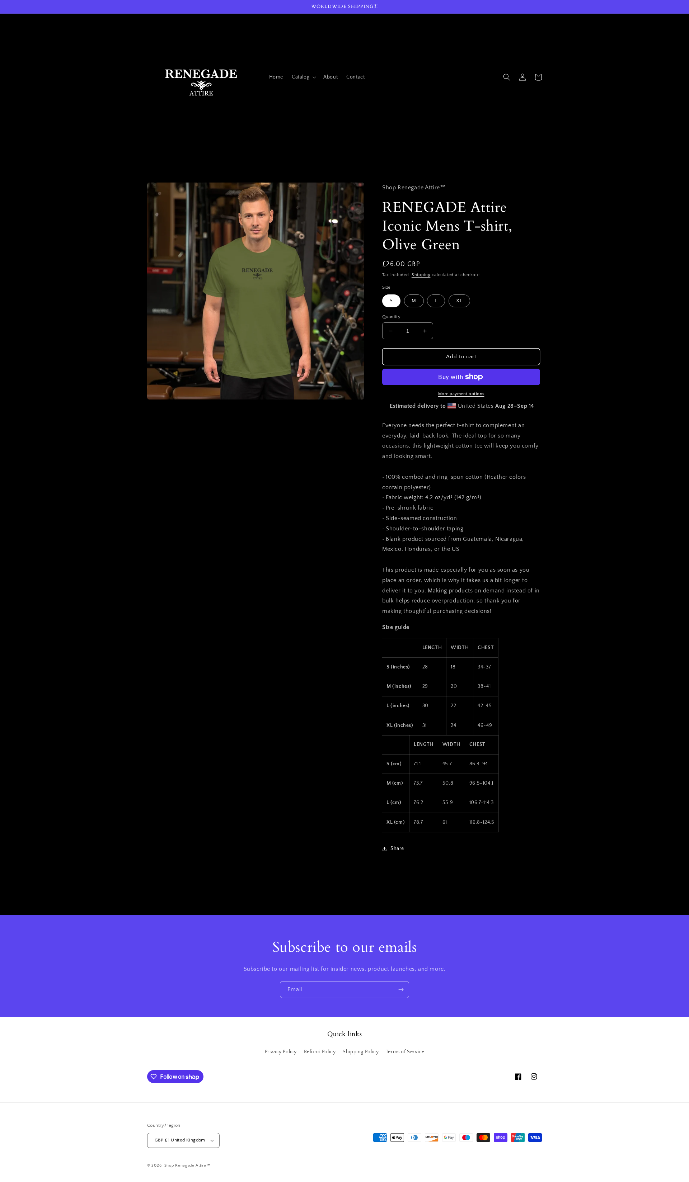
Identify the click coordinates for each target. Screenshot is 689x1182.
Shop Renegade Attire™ (187, 1165)
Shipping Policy (361, 1051)
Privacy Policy (281, 1051)
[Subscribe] (401, 989)
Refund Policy (320, 1051)
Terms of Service (405, 1051)
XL (459, 301)
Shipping (421, 275)
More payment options (461, 394)
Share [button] (397, 848)
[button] (303, 77)
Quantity (391, 316)
